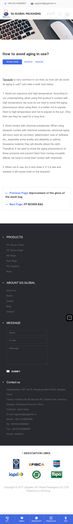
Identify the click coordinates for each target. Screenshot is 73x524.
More (9, 272)
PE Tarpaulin (12, 266)
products (51, 521)
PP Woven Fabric (15, 245)
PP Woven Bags (14, 250)
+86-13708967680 (23, 419)
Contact (10, 312)
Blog (8, 307)
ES (49, 14)
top (66, 521)
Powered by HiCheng (38, 491)
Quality (10, 301)
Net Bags (11, 256)
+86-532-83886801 (17, 3)
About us (11, 291)
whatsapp (36, 521)
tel (7, 521)
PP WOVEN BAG (26, 204)
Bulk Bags (11, 261)
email (22, 521)
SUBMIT (15, 371)
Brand (9, 296)
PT (53, 14)
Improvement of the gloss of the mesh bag (35, 195)
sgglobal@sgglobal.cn (45, 3)
